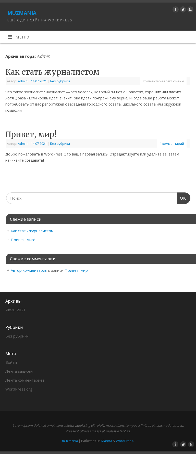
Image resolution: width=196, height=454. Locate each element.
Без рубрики (60, 81)
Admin (43, 56)
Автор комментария (29, 270)
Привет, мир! (30, 134)
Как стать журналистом (52, 72)
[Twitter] (182, 10)
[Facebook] (175, 10)
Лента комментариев (25, 380)
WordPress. (125, 440)
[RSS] (189, 10)
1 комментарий (172, 143)
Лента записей (19, 371)
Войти (11, 362)
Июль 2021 (15, 309)
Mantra (106, 440)
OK (181, 198)
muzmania (21, 12)
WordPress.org (18, 389)
